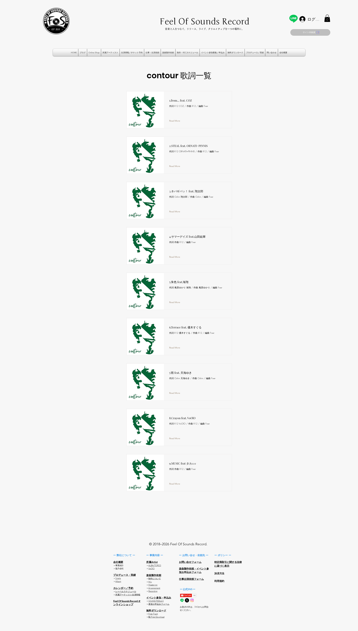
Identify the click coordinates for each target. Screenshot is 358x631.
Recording (152, 591)
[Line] (293, 19)
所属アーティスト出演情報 (127, 594)
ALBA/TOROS (154, 565)
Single (118, 578)
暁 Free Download (156, 617)
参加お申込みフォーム (158, 604)
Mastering (152, 585)
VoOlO (151, 568)
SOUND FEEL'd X (156, 601)
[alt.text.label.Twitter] (187, 600)
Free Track (153, 614)
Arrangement (154, 588)
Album (118, 581)
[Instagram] (192, 600)
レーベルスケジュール (125, 591)
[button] (327, 18)
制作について (154, 578)
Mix (150, 581)
